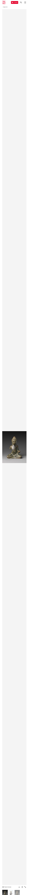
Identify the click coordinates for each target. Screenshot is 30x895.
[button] (14, 447)
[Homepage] (4, 2)
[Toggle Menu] (25, 2)
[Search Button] (21, 2)
